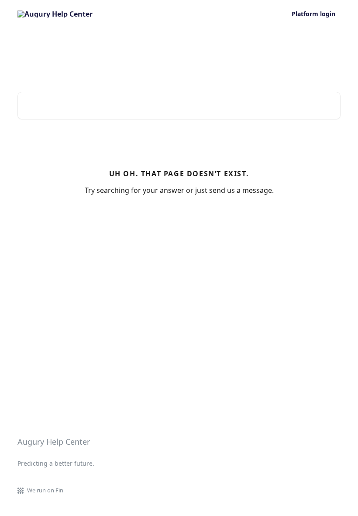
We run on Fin (45, 490)
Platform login (313, 14)
